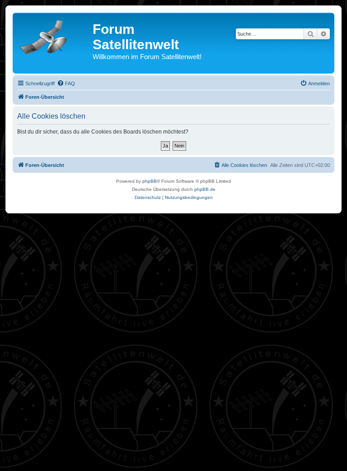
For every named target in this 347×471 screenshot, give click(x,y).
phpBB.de (205, 189)
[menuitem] (66, 83)
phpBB (149, 181)
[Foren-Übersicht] (54, 35)
